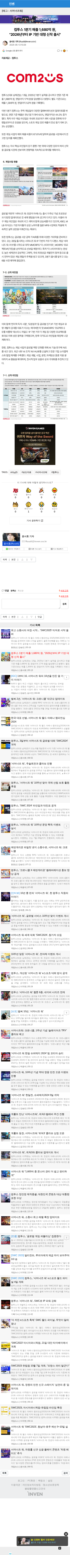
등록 (64, 604)
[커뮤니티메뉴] (3, 3)
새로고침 (64, 590)
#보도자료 (26, 472)
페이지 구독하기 (14, 549)
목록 (4, 559)
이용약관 (15, 1485)
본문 (13, 559)
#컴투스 (55, 472)
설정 (50, 1480)
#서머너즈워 (41, 472)
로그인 (21, 1480)
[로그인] (60, 3)
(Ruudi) (11, 543)
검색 (65, 1473)
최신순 (21, 590)
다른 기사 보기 (36, 549)
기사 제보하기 (58, 549)
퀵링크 (41, 1480)
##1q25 (13, 472)
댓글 (39, 617)
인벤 (11, 3)
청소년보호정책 (51, 1485)
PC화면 (31, 1480)
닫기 (66, 1534)
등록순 (13, 590)
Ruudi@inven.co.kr (27, 41)
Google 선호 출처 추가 (14, 51)
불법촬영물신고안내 (35, 1488)
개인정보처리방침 (31, 1485)
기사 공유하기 (33, 520)
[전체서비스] (66, 3)
